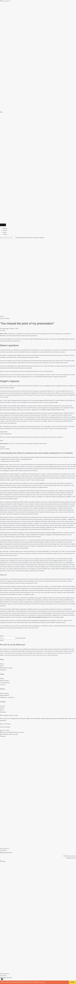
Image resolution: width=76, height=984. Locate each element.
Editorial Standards (4, 695)
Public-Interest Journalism (6, 667)
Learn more (42, 982)
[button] (1, 316)
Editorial (2, 678)
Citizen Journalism (4, 693)
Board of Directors (4, 680)
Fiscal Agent (3, 712)
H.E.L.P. (3, 575)
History (1, 665)
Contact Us (2, 684)
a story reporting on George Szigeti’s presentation (34, 333)
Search (1, 635)
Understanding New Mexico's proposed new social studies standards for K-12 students (36, 453)
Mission (2, 663)
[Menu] (3, 225)
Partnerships (3, 669)
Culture (4, 232)
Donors (2, 710)
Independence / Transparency (7, 697)
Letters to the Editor (4, 318)
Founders (2, 708)
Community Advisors (5, 682)
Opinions (5, 228)
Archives (5, 234)
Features (5, 230)
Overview (2, 706)
